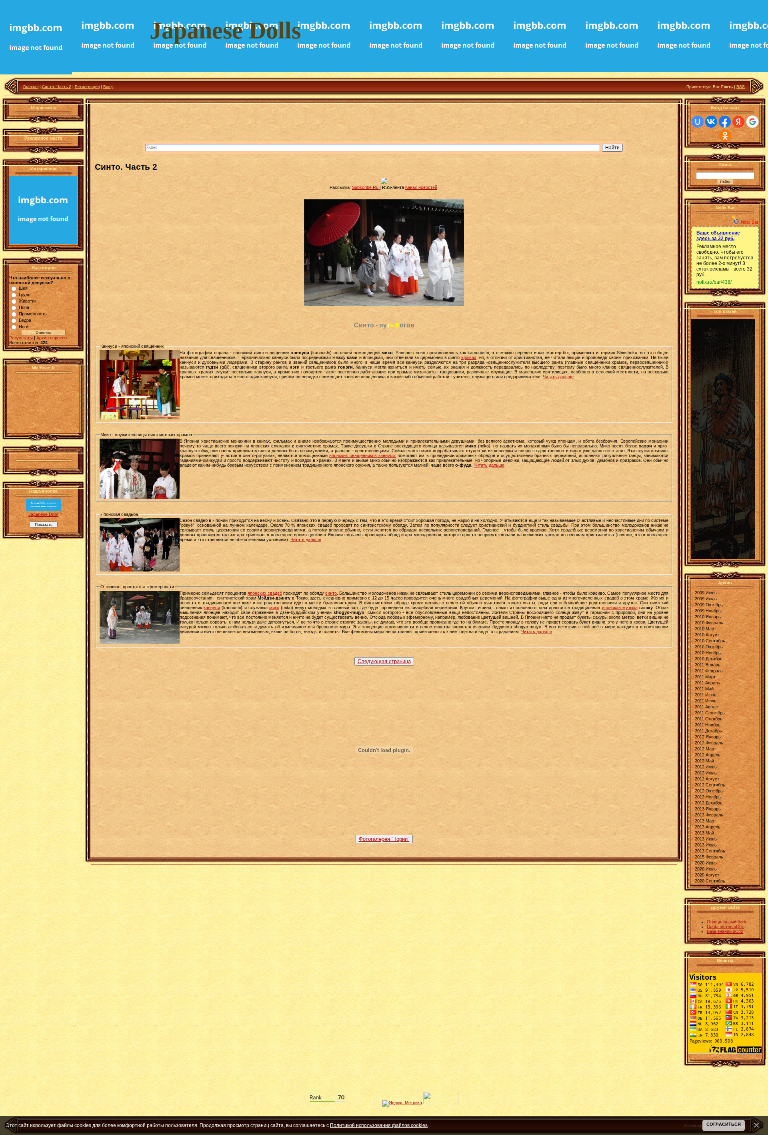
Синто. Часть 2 (56, 86)
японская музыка (620, 607)
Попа (24, 307)
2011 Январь (707, 664)
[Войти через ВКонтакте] (711, 122)
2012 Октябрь (709, 790)
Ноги (23, 326)
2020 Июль (706, 868)
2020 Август (707, 874)
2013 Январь (708, 808)
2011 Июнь (705, 694)
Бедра (25, 320)
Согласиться (723, 1124)
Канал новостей (421, 187)
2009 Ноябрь (708, 610)
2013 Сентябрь (710, 850)
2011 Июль (705, 700)
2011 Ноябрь (707, 724)
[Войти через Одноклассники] (725, 136)
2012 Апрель (707, 754)
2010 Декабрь (708, 658)
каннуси (212, 607)
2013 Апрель (707, 826)
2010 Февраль (709, 622)
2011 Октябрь (708, 718)
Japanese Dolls (43, 514)
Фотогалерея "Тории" (384, 839)
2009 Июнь (706, 592)
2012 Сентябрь (710, 784)
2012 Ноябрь (708, 796)
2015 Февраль (709, 856)
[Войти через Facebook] (725, 122)
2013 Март (705, 820)
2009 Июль (706, 598)
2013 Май (704, 832)
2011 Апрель (707, 682)
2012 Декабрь (708, 802)
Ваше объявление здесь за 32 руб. (718, 235)
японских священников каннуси (362, 455)
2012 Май (704, 760)
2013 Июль (706, 844)
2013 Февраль (709, 814)
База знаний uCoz (725, 931)
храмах (468, 357)
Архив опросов (51, 337)
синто (331, 593)
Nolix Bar (749, 222)
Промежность (33, 313)
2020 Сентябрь (710, 880)
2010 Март (705, 628)
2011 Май (704, 688)
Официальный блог (726, 921)
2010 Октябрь (709, 646)
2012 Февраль (709, 742)
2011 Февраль (709, 670)
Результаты (21, 337)
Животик (27, 301)
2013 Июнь (706, 838)
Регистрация (87, 86)
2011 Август (707, 706)
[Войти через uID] (698, 122)
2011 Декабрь (708, 730)
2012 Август (707, 778)
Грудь (24, 294)
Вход (108, 86)
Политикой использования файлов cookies (379, 1125)
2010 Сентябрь (710, 640)
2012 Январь (708, 736)
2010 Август (707, 634)
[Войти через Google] (752, 121)
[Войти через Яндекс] (738, 122)
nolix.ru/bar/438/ (714, 282)
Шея (23, 288)
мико (274, 607)
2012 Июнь (706, 766)
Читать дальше (558, 376)
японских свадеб (265, 593)
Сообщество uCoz (725, 926)
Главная (30, 86)
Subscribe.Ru (366, 187)
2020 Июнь (706, 862)
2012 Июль (706, 772)
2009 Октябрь (709, 604)
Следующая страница (384, 661)
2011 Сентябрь (710, 712)
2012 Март (705, 748)
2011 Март (705, 676)
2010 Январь (708, 616)
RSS (740, 86)
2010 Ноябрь (708, 652)
